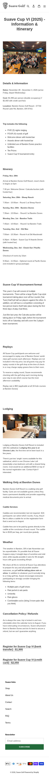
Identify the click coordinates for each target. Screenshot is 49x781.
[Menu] (44, 6)
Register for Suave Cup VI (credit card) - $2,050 (22, 661)
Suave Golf (20, 772)
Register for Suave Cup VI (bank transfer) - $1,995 (22, 648)
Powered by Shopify (32, 772)
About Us (9, 695)
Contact (8, 702)
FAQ (7, 716)
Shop (7, 688)
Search (8, 709)
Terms (8, 723)
